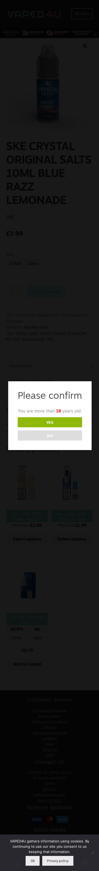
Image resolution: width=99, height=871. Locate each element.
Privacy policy (57, 861)
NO (50, 435)
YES (49, 422)
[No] (92, 852)
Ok (33, 861)
